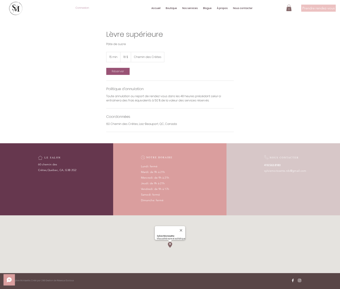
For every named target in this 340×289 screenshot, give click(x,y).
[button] (289, 8)
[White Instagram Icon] (299, 280)
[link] (118, 71)
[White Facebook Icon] (293, 280)
